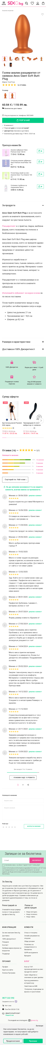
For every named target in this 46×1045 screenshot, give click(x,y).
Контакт (5, 945)
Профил (5, 967)
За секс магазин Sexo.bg (11, 933)
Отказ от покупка (30, 933)
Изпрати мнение (34, 826)
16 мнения (40, 460)
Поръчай (24, 120)
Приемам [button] (33, 1041)
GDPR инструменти (31, 953)
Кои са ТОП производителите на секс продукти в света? (33, 969)
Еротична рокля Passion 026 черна (12, 424)
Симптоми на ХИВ (30, 986)
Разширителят (9, 226)
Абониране (36, 860)
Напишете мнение (10, 455)
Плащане (5, 942)
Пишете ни (10, 1015)
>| (28, 785)
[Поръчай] (40, 151)
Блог (27, 961)
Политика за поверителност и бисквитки (30, 947)
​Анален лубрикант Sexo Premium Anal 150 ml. (19, 151)
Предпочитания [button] (13, 1041)
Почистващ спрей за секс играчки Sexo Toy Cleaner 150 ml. (21, 175)
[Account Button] (37, 3)
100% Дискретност (9, 939)
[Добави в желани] (42, 14)
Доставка (5, 936)
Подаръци (6, 954)
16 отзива (21, 85)
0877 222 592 (8, 998)
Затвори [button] (39, 1026)
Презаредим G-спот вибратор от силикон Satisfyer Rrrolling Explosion (32, 424)
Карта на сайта (7, 970)
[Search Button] (26, 3)
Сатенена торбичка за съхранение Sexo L (19, 186)
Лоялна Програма (8, 973)
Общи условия (29, 941)
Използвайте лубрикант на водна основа (21, 293)
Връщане (27, 956)
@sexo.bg (34, 1020)
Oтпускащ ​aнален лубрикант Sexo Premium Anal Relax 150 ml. (21, 162)
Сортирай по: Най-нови (15, 480)
